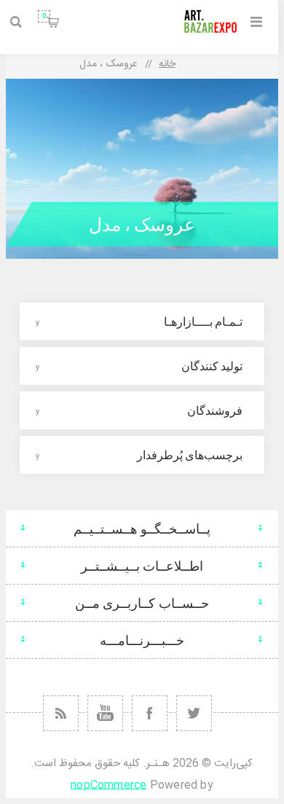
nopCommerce (108, 785)
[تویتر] (194, 713)
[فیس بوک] (149, 713)
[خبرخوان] (61, 713)
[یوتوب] (105, 713)
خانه (167, 64)
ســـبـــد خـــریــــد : (44, 16)
